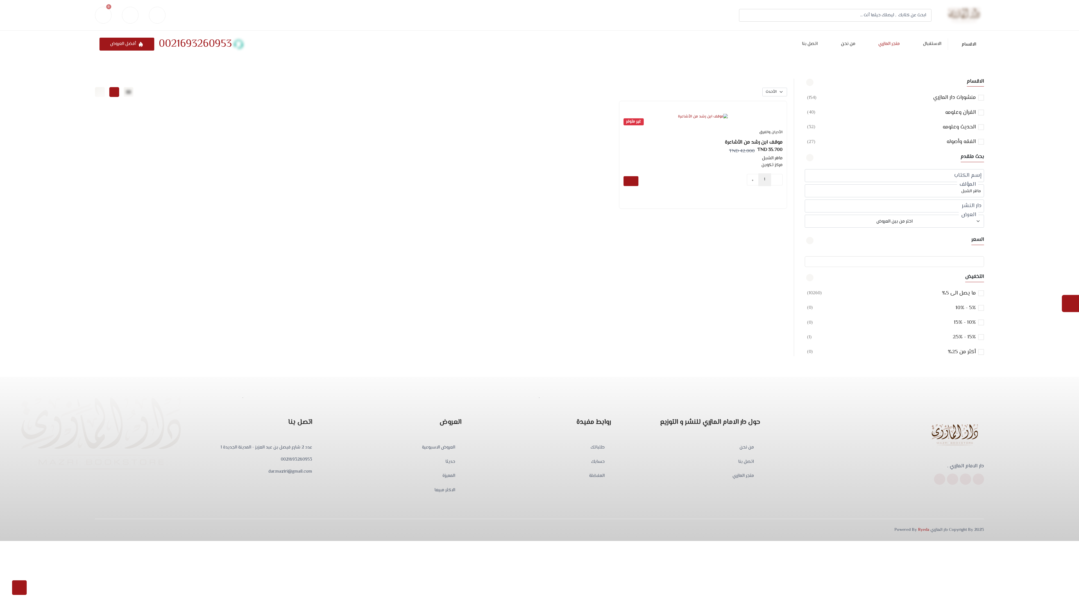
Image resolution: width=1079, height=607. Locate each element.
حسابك (598, 462)
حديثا (450, 462)
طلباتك (598, 447)
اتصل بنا (810, 43)
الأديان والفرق (771, 132)
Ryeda (923, 530)
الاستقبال (932, 43)
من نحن (848, 43)
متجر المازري (889, 43)
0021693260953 (195, 44)
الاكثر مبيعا (444, 490)
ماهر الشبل (772, 158)
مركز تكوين (772, 165)
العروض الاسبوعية (438, 447)
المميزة (449, 476)
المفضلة (597, 476)
